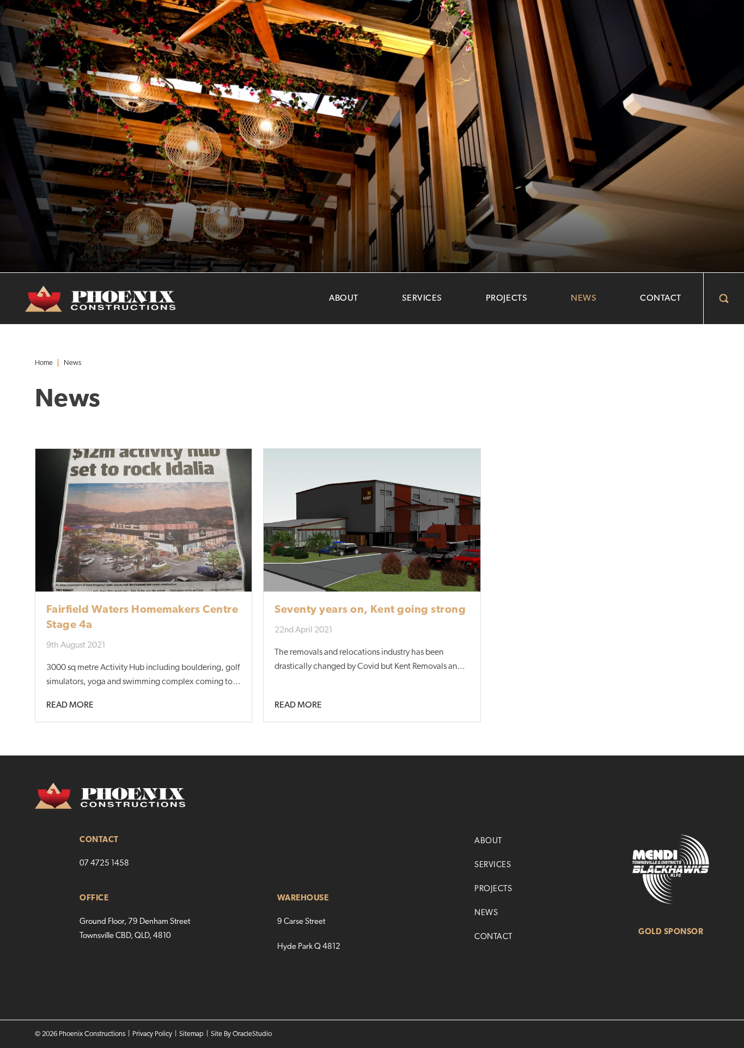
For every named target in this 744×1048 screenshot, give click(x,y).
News (583, 298)
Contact (660, 298)
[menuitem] (343, 298)
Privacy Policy (152, 1034)
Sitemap (191, 1034)
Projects (506, 298)
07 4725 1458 (104, 864)
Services (422, 298)
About (343, 298)
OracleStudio (252, 1034)
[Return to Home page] (88, 299)
